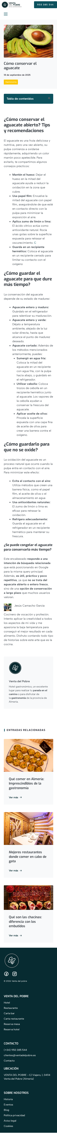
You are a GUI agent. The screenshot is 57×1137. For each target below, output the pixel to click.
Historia (8, 1099)
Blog (6, 1109)
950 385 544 (45, 4)
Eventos (8, 1104)
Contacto (9, 1060)
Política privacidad (14, 1115)
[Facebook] (6, 973)
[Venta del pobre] (12, 4)
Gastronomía (10, 82)
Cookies (8, 1126)
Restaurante (11, 1007)
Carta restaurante (14, 1018)
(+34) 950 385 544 (15, 1049)
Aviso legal (10, 1120)
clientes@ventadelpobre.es (20, 1055)
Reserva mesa (12, 1024)
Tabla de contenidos (20, 98)
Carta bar (9, 1013)
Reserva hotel (11, 1029)
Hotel (7, 1002)
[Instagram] (14, 973)
